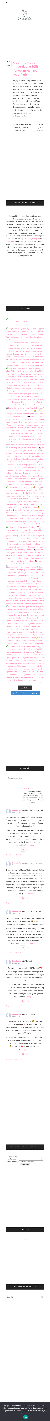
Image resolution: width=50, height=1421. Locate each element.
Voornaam (13, 1156)
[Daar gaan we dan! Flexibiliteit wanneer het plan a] (25, 386)
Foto (27, 849)
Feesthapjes (22, 125)
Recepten (25, 128)
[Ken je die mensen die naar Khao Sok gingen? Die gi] (25, 426)
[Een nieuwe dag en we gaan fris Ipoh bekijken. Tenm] (25, 584)
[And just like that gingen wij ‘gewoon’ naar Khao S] (25, 346)
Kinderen (17, 128)
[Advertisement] (25, 169)
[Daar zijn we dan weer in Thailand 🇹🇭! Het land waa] (25, 545)
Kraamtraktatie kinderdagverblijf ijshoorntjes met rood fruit (25, 68)
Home (30, 125)
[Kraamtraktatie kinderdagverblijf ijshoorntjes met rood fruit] (25, 43)
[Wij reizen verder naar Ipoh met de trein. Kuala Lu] (25, 624)
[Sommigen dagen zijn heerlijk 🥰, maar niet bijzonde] (25, 505)
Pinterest (11, 241)
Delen (21, 854)
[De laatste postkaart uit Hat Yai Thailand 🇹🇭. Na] (25, 465)
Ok (25, 1417)
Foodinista (16, 810)
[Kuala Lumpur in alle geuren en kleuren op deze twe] (25, 664)
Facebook (27, 238)
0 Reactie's (39, 131)
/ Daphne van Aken (19, 131)
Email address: (13, 1162)
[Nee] (47, 1411)
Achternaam (12, 1159)
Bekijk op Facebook (11, 854)
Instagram (36, 238)
